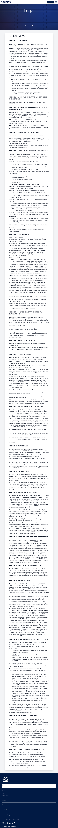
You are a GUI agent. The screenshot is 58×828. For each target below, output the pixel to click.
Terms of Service (6, 819)
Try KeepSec (5, 793)
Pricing (4, 790)
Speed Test (5, 795)
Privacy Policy (16, 819)
